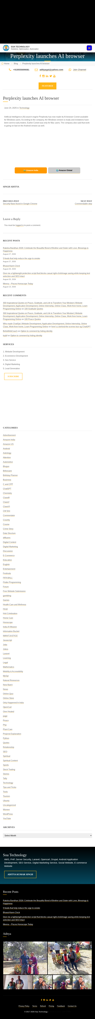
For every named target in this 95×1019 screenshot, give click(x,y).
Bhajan (6, 466)
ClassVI (6, 506)
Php (5, 725)
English (6, 564)
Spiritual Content (10, 761)
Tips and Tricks (9, 787)
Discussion (8, 551)
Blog (16, 64)
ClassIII (6, 498)
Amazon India (9, 440)
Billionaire (7, 471)
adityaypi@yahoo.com (51, 69)
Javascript (7, 640)
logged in (20, 225)
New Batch (8, 685)
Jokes (5, 649)
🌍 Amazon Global (64, 170)
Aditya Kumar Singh (20, 874)
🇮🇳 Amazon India (31, 170)
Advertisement (9, 435)
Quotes (6, 743)
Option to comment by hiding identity (36, 331)
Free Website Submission (14, 591)
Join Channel (79, 69)
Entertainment (9, 569)
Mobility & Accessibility (13, 671)
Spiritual (6, 756)
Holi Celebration (10, 613)
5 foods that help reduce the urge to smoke (21, 258)
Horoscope (8, 622)
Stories (6, 774)
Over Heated (8, 711)
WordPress (8, 814)
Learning (7, 658)
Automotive (8, 462)
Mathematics (8, 667)
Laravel (6, 654)
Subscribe (13, 376)
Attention (7, 457)
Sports (6, 765)
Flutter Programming (12, 582)
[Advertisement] (47, 26)
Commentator (9, 515)
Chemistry (7, 493)
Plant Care (7, 729)
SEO (5, 752)
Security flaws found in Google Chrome (20, 204)
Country (6, 520)
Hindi (5, 609)
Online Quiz (8, 694)
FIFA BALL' (8, 578)
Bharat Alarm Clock (11, 266)
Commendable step (83, 204)
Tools (5, 792)
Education (7, 560)
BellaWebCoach (10, 331)
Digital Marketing (10, 547)
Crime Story (8, 529)
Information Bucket (11, 631)
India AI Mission (10, 627)
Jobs (5, 645)
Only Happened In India (13, 703)
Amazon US (8, 444)
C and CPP (8, 484)
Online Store (8, 698)
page (5, 716)
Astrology (7, 453)
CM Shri (6, 511)
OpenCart (7, 707)
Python (6, 738)
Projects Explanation (12, 734)
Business (7, 480)
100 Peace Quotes (32, 319)
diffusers (6, 538)
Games (6, 600)
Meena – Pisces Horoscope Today (18, 284)
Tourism (6, 796)
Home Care (8, 618)
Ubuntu (6, 801)
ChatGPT (7, 489)
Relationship (8, 747)
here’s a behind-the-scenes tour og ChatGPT (71, 327)
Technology (24, 108)
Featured (47, 86)
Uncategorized (9, 805)
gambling (7, 596)
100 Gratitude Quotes (33, 309)
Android (6, 449)
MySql (6, 676)
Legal (5, 662)
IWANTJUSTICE (10, 636)
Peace (6, 720)
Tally (5, 778)
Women (6, 810)
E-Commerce (9, 556)
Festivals (7, 573)
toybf (5, 336)
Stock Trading (9, 769)
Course (6, 524)
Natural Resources (11, 680)
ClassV (6, 502)
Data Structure (9, 533)
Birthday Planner (10, 475)
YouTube (7, 818)
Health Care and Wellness (14, 605)
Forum (6, 587)
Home (6, 64)
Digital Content (9, 542)
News (5, 689)
